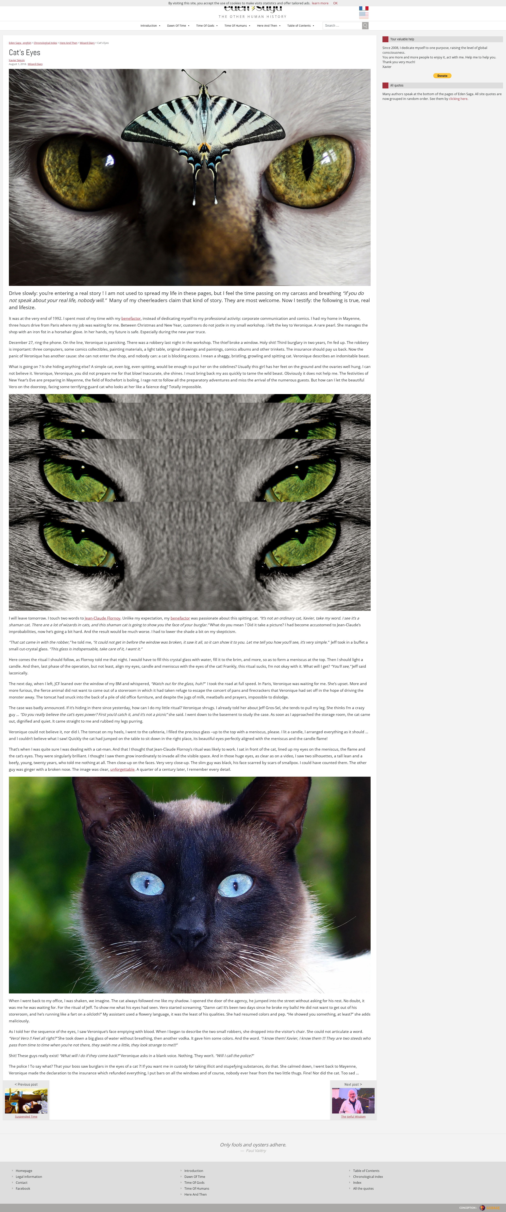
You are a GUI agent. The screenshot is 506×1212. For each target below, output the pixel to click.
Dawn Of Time (176, 25)
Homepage (24, 1171)
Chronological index (368, 1176)
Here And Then (267, 25)
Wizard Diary (35, 64)
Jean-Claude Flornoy (102, 618)
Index (357, 1182)
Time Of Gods (205, 25)
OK (335, 3)
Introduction (149, 25)
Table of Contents (299, 25)
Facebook (23, 1188)
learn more (320, 3)
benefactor (131, 318)
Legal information (29, 1176)
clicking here (458, 99)
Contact (21, 1182)
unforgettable (122, 769)
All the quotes (363, 1188)
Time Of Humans (236, 25)
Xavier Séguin (17, 60)
